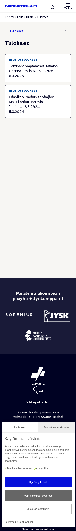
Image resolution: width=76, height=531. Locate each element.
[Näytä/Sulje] (65, 31)
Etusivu (9, 17)
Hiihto (30, 17)
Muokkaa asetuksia (38, 508)
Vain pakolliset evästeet (38, 495)
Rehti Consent (26, 522)
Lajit (20, 17)
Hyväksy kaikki (38, 482)
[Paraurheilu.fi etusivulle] (21, 6)
